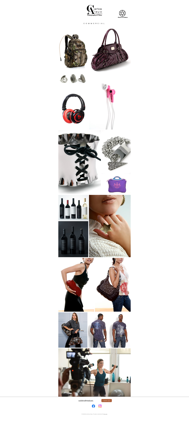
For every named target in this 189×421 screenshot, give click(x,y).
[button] (122, 13)
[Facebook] (93, 406)
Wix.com (105, 414)
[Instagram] (100, 406)
